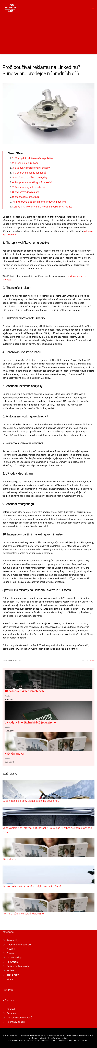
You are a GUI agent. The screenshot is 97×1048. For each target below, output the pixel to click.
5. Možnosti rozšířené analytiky (29, 177)
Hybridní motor (14, 753)
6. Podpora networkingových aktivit (32, 182)
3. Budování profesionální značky (31, 167)
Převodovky (9, 859)
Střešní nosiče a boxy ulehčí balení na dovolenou (31, 800)
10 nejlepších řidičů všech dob (24, 691)
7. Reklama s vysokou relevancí (29, 187)
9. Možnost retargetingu (26, 196)
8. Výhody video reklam (25, 191)
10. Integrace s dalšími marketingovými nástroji (39, 201)
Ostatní (91, 660)
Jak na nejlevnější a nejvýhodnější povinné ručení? (32, 886)
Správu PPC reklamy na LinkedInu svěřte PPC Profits (42, 206)
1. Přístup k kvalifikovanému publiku (32, 158)
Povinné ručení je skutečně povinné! (23, 913)
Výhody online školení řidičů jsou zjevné (30, 722)
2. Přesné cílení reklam (25, 162)
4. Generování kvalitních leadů (29, 172)
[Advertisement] (48, 32)
